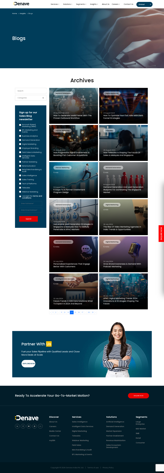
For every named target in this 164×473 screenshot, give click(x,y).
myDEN (52, 440)
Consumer (140, 443)
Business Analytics (30, 136)
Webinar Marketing (30, 192)
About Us (105, 4)
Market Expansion (114, 431)
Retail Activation (29, 166)
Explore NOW (29, 363)
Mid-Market (141, 429)
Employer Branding (30, 148)
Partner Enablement (115, 436)
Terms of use (93, 467)
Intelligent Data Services (28, 157)
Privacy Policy (108, 467)
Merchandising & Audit (82, 450)
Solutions (67, 4)
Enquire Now (138, 396)
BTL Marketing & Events (82, 454)
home (14, 13)
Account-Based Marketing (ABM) (29, 125)
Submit (28, 219)
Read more (64, 195)
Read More (64, 120)
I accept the (32, 197)
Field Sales (76, 445)
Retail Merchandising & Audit (32, 170)
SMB (137, 433)
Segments (80, 4)
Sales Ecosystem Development (113, 446)
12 (64, 312)
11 (61, 312)
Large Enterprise (140, 423)
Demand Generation (31, 140)
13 (68, 312)
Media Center (55, 431)
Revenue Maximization (115, 440)
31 (92, 312)
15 (75, 312)
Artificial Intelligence (115, 422)
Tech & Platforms (29, 184)
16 (79, 312)
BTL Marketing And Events (29, 131)
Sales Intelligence (29, 175)
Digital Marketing (29, 144)
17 (82, 312)
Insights (93, 4)
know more (64, 158)
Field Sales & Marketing (32, 152)
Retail (138, 438)
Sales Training (28, 180)
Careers (115, 4)
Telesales (26, 188)
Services (54, 4)
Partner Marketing (29, 162)
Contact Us (128, 4)
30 (89, 312)
